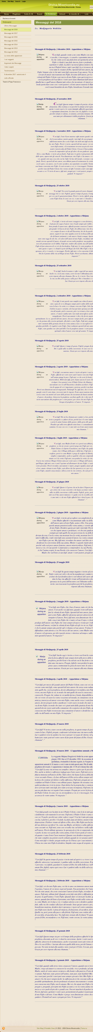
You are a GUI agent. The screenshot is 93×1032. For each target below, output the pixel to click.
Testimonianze (9, 71)
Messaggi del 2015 (10, 41)
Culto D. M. (28, 14)
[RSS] (3, 1028)
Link (86, 14)
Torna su (84, 1028)
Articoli (62, 14)
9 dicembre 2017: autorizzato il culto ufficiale (15, 76)
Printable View (49, 1028)
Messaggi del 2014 (10, 44)
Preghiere (16, 14)
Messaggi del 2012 (10, 52)
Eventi (39, 14)
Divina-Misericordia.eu (64, 4)
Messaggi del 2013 (10, 48)
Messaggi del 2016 (10, 37)
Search (17, 1)
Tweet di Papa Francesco (12, 82)
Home (6, 14)
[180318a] (43, 757)
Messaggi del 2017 (10, 33)
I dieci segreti (9, 67)
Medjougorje (7, 22)
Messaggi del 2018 (10, 29)
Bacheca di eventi (9, 18)
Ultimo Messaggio (10, 26)
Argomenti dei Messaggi (12, 63)
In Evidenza (51, 14)
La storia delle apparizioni (13, 56)
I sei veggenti (9, 59)
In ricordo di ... (75, 14)
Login (24, 1)
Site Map (40, 1028)
